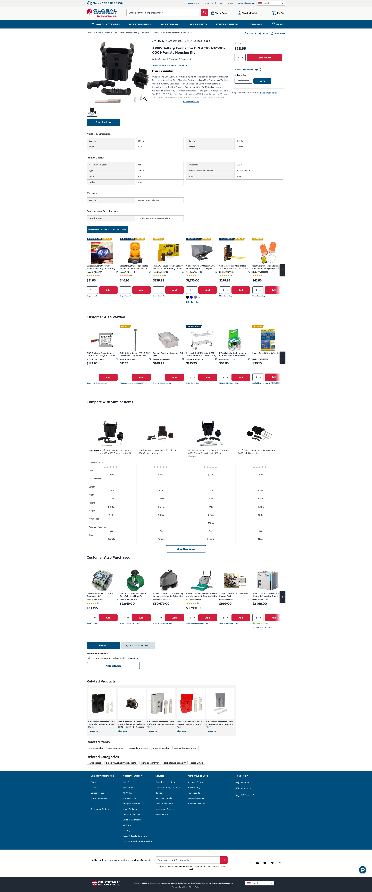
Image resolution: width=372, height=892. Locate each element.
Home (89, 32)
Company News (97, 792)
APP (154, 41)
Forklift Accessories (150, 32)
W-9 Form (127, 825)
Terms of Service (219, 866)
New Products (194, 792)
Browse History (192, 3)
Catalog (230, 3)
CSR (92, 803)
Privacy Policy (203, 866)
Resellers (159, 792)
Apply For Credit (130, 809)
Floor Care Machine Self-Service (137, 841)
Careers (94, 787)
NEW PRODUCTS (198, 24)
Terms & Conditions (180, 887)
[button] (270, 3)
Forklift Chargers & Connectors (177, 32)
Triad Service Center (164, 803)
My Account (128, 787)
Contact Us (208, 3)
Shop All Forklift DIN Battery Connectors (170, 65)
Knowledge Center (246, 3)
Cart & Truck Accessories (125, 32)
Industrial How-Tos (196, 803)
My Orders (127, 792)
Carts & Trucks (103, 32)
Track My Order (130, 798)
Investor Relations (99, 798)
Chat (220, 3)
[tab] (103, 122)
